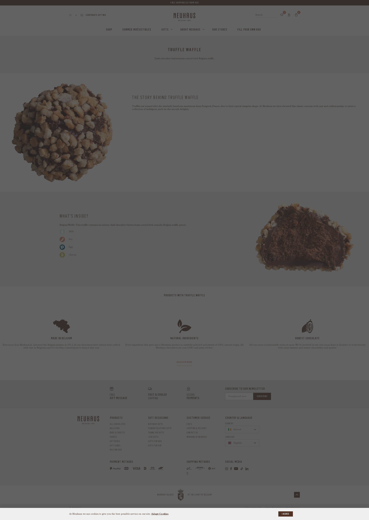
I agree (285, 514)
